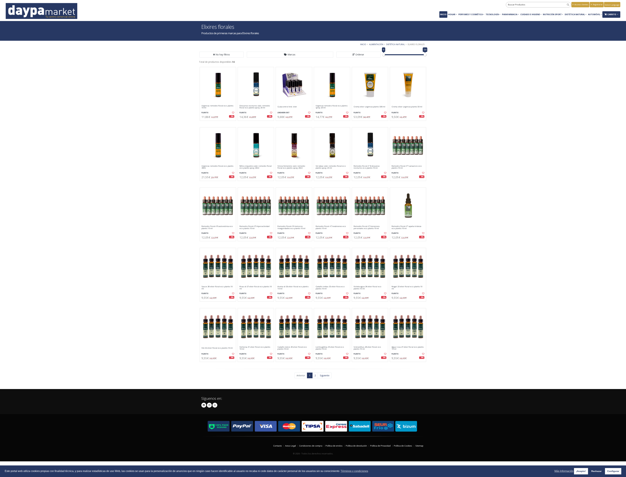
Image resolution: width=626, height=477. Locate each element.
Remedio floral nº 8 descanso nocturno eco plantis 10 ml (367, 167)
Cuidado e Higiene (530, 14)
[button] (290, 55)
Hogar (451, 14)
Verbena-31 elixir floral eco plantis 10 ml (254, 348)
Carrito (612, 14)
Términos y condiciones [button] (354, 471)
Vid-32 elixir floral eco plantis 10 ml (217, 348)
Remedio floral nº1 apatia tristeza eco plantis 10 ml (406, 227)
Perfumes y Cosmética (470, 14)
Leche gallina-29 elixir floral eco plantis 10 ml (330, 348)
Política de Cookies (403, 445)
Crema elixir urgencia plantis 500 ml (369, 107)
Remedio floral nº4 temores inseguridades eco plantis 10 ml (291, 227)
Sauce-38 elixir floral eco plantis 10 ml (216, 288)
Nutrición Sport (552, 14)
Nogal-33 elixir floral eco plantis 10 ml (407, 288)
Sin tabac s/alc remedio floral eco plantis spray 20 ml (331, 167)
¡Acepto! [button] (581, 471)
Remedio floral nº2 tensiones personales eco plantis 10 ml (367, 227)
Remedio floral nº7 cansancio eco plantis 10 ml (407, 167)
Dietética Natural (575, 14)
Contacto (277, 445)
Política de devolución (356, 445)
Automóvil (594, 14)
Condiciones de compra (310, 445)
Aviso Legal (290, 445)
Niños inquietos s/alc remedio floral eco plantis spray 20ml (255, 167)
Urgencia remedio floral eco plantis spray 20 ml (331, 107)
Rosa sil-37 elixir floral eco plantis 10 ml (255, 288)
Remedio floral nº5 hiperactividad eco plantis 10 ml (254, 227)
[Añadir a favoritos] (232, 113)
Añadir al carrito (219, 123)
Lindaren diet (283, 113)
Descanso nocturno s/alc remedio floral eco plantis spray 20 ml (254, 107)
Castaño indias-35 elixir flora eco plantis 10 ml (330, 288)
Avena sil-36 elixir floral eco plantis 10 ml (292, 288)
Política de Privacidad (380, 445)
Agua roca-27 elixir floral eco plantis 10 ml (408, 348)
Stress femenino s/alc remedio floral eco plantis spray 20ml (291, 167)
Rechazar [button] (596, 471)
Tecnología (492, 14)
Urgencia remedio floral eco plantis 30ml (217, 167)
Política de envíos (334, 445)
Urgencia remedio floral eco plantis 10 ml (217, 107)
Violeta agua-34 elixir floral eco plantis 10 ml (367, 288)
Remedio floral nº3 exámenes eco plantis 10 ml (331, 227)
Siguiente (324, 375)
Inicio (443, 14)
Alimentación (376, 44)
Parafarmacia (509, 14)
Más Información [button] (564, 471)
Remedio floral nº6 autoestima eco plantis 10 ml (217, 227)
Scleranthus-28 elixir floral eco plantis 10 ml (367, 348)
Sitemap (419, 445)
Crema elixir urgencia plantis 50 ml (407, 107)
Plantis (204, 113)
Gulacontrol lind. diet (287, 107)
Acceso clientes (581, 4)
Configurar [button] (613, 471)
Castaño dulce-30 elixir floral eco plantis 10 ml (292, 348)
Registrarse (597, 4)
